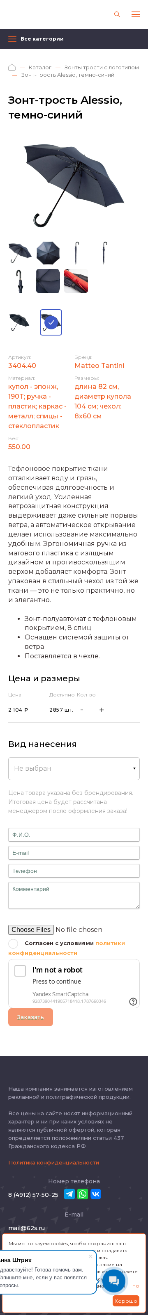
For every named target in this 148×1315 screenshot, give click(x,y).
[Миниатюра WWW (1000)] (74, 186)
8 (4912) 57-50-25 (33, 1195)
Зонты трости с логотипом (102, 67)
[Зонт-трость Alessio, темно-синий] (51, 322)
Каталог (40, 67)
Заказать (30, 1017)
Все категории (42, 39)
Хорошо (126, 1301)
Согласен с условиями (66, 948)
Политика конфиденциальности (53, 1162)
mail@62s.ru (26, 1228)
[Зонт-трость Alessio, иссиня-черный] (19, 322)
